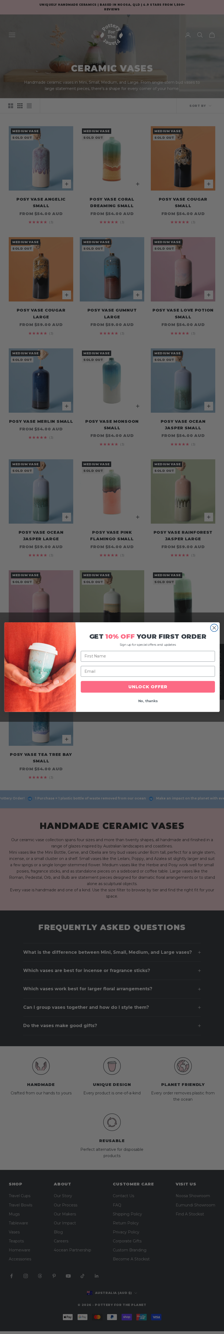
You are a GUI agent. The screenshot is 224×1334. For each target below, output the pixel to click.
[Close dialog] (214, 628)
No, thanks (148, 701)
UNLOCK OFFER (147, 686)
